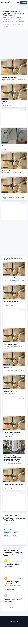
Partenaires (11, 619)
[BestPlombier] (7, 2)
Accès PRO (16, 621)
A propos (4, 619)
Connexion (24, 2)
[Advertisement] (14, 44)
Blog (16, 619)
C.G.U (10, 621)
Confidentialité (22, 619)
